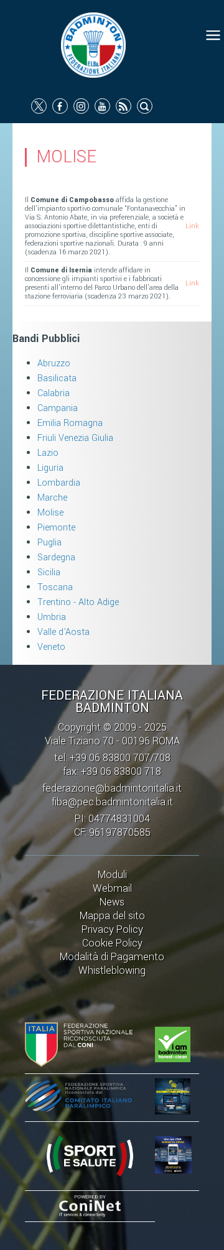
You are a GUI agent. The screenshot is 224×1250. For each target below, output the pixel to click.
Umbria (51, 617)
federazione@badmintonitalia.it (112, 788)
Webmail (112, 888)
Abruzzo (53, 363)
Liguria (50, 468)
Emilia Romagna (70, 423)
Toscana (55, 587)
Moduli (112, 875)
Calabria (53, 393)
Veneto (51, 647)
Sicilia (48, 572)
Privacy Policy (112, 929)
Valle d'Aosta (63, 632)
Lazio (47, 453)
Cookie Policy (112, 943)
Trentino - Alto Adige (78, 602)
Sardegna (56, 557)
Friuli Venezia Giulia (75, 438)
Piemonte (56, 527)
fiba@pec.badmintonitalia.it (112, 802)
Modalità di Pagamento (112, 957)
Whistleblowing (112, 970)
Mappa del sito (112, 916)
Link (192, 226)
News (112, 902)
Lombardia (58, 482)
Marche (52, 497)
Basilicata (57, 378)
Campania (57, 408)
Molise (50, 512)
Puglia (49, 542)
